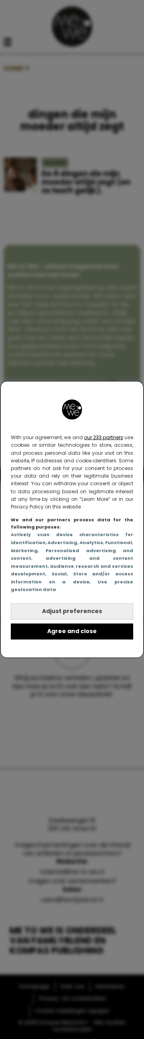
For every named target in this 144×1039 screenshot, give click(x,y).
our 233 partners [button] (103, 437)
